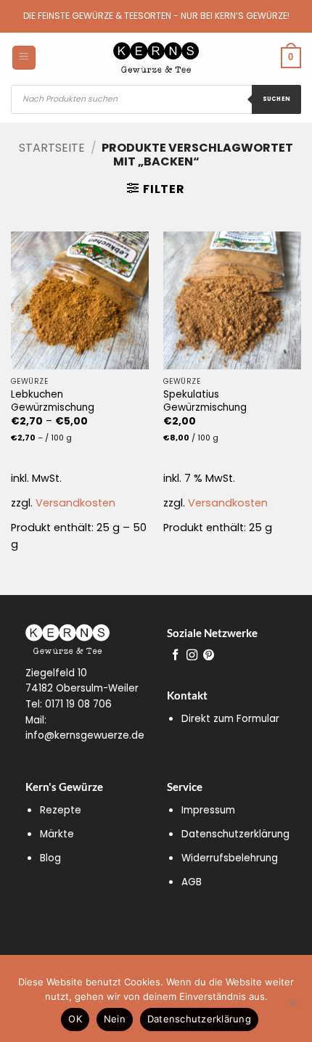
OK (75, 1019)
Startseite (52, 147)
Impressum (208, 810)
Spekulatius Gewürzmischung (205, 401)
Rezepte (60, 810)
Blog (50, 858)
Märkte (57, 834)
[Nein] (292, 1007)
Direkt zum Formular (230, 719)
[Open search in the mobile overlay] (156, 99)
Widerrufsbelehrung (229, 858)
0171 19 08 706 (78, 704)
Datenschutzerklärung (235, 834)
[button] (155, 188)
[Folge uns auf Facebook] (175, 655)
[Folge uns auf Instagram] (191, 655)
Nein (115, 1019)
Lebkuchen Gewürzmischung (52, 401)
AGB (191, 882)
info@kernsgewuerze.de (84, 735)
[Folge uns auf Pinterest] (208, 655)
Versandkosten (75, 503)
